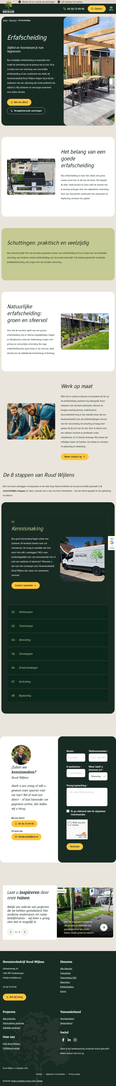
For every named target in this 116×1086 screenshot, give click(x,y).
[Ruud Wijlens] (8, 7)
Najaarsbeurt (66, 1023)
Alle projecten (9, 1018)
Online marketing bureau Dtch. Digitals (27, 1081)
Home (5, 20)
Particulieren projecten (13, 1023)
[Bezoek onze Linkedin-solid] (69, 1040)
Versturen (75, 846)
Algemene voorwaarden (55, 1074)
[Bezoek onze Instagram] (75, 1040)
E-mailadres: (74, 766)
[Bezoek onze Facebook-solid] (63, 1040)
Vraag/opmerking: (77, 785)
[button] (10, 931)
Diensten (13, 20)
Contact (98, 8)
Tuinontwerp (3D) (68, 977)
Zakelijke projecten (11, 1027)
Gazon (63, 991)
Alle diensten (66, 968)
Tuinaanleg (65, 973)
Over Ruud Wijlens (11, 1043)
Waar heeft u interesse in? (96, 768)
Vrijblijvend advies (11, 1048)
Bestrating (65, 982)
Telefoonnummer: (98, 751)
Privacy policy (74, 1074)
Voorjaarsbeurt (67, 1018)
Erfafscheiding (67, 986)
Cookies (39, 1074)
